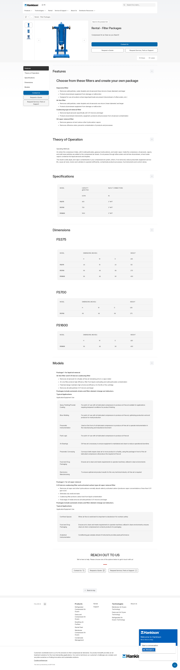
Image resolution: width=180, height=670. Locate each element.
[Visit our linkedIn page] (45, 604)
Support (96, 607)
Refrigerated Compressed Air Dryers (80, 609)
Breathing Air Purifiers (79, 623)
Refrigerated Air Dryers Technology (118, 619)
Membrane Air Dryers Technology (119, 608)
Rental (95, 604)
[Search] (124, 5)
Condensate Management (79, 639)
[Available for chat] (174, 665)
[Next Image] (84, 40)
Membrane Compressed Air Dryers (80, 632)
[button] (105, 71)
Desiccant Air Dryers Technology (119, 613)
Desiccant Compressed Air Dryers (80, 617)
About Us (134, 604)
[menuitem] (28, 11)
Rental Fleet (79, 627)
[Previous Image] (39, 40)
